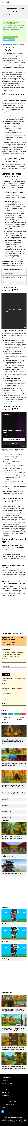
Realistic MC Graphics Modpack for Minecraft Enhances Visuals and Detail (13, 1067)
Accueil (3, 15)
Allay (23, 344)
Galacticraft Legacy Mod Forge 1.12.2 (13, 793)
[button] (4, 44)
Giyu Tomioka (6, 924)
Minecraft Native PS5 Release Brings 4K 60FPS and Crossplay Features (13, 1029)
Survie (6, 123)
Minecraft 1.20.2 (11, 90)
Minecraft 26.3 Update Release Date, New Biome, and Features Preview (13, 786)
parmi (10, 147)
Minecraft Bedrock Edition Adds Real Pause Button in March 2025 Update (13, 1048)
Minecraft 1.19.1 (7, 817)
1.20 (21, 55)
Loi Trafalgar (6, 959)
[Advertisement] (14, 617)
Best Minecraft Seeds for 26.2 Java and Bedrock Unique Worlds (14, 764)
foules (20, 78)
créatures (6, 342)
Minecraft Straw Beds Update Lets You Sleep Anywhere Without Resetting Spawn (13, 741)
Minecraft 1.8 (6, 805)
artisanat (10, 105)
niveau (3, 76)
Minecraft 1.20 (11, 72)
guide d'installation (14, 521)
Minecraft (4, 55)
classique (10, 166)
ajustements (18, 351)
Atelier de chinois (7, 856)
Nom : (3, 661)
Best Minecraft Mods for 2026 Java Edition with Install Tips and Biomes (13, 837)
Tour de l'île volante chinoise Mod (12, 873)
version (24, 180)
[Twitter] (2, 1111)
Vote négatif (5, 690)
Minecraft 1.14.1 (7, 799)
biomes (9, 78)
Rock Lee (5, 941)
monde (11, 87)
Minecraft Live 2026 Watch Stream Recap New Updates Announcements (13, 1010)
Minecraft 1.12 (6, 811)
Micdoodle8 (6, 2)
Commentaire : (6, 666)
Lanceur (6, 459)
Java (11, 711)
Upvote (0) (19, 678)
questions (12, 248)
